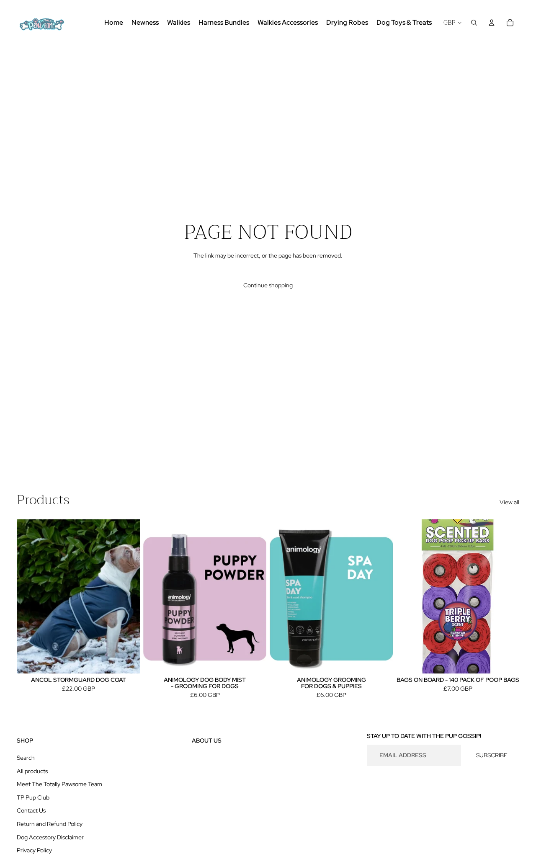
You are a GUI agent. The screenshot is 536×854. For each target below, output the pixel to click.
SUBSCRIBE (492, 755)
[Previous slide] (29, 596)
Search (26, 757)
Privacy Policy (34, 850)
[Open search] (474, 22)
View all (509, 502)
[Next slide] (127, 596)
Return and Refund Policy (49, 824)
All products (32, 771)
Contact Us (31, 810)
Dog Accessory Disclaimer (50, 837)
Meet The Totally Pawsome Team (59, 784)
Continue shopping (268, 285)
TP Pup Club (33, 797)
